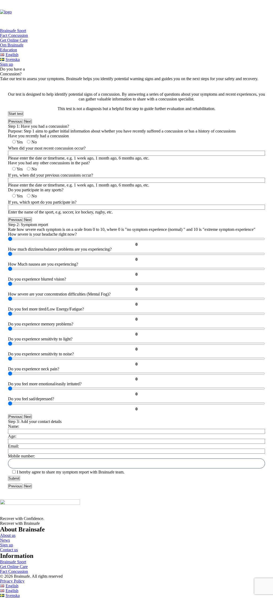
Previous (15, 121)
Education (8, 50)
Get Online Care (14, 40)
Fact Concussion (14, 35)
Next (27, 121)
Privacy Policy (12, 581)
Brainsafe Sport (13, 30)
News (5, 540)
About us (7, 535)
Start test (16, 114)
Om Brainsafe (11, 45)
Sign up (6, 545)
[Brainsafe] (136, 14)
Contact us (9, 549)
